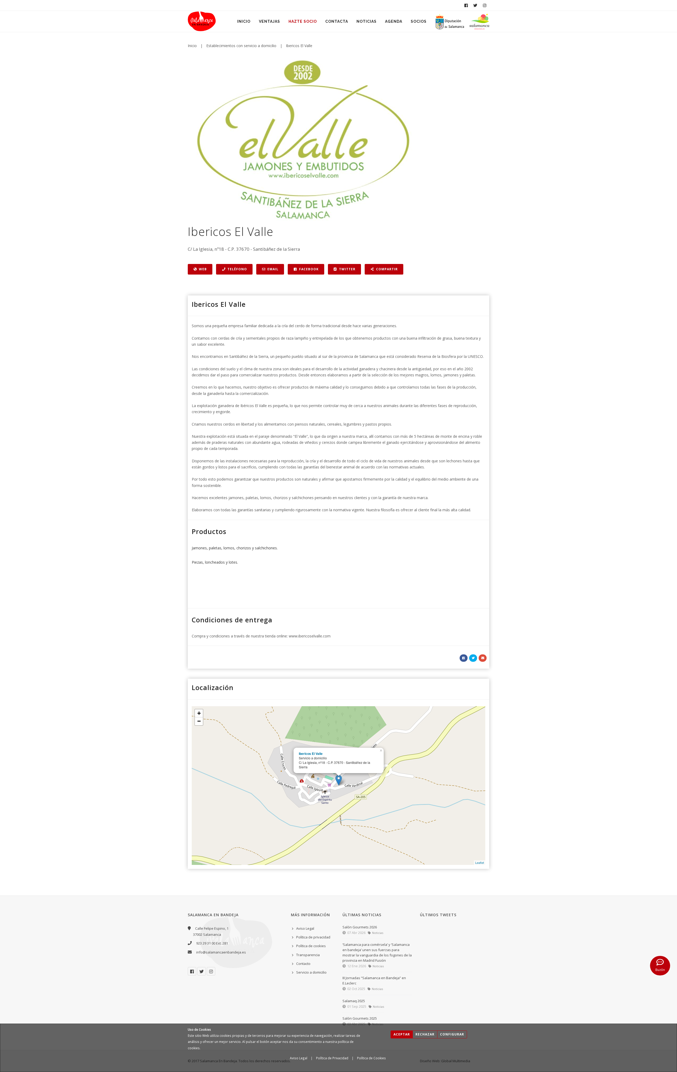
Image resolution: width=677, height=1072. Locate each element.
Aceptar (402, 1034)
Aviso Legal (298, 1058)
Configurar (452, 1034)
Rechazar (424, 1034)
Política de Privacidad (332, 1058)
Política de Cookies (371, 1058)
